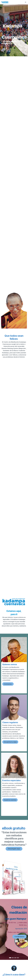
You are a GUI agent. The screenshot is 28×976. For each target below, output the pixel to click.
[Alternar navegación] (25, 2)
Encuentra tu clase (10, 742)
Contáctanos (19, 936)
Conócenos (8, 684)
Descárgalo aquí (14, 849)
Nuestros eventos (10, 800)
